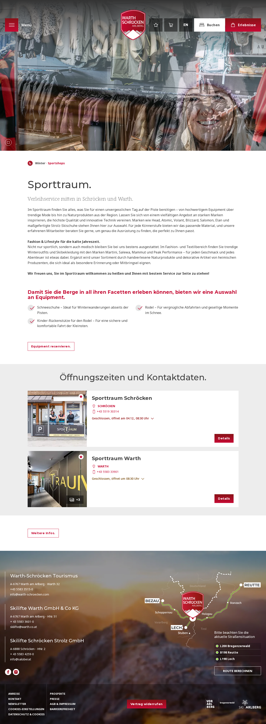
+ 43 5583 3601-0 (22, 622)
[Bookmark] (156, 25)
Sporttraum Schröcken (122, 398)
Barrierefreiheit (62, 709)
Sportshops (56, 163)
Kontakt (14, 699)
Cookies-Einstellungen (26, 709)
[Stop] (8, 142)
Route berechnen (237, 671)
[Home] (30, 163)
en (185, 25)
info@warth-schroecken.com (29, 594)
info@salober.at (20, 659)
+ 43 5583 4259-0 (22, 654)
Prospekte (57, 694)
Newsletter (17, 704)
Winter (40, 163)
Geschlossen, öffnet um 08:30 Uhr (115, 479)
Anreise (14, 694)
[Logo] (133, 25)
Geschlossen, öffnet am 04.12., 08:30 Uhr (120, 418)
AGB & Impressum (62, 704)
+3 (78, 500)
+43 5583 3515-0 (21, 589)
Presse (54, 699)
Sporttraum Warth (116, 458)
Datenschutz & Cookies (26, 714)
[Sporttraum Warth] (57, 479)
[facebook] (8, 672)
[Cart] (170, 25)
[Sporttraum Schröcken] (57, 419)
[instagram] (16, 672)
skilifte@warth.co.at (23, 627)
